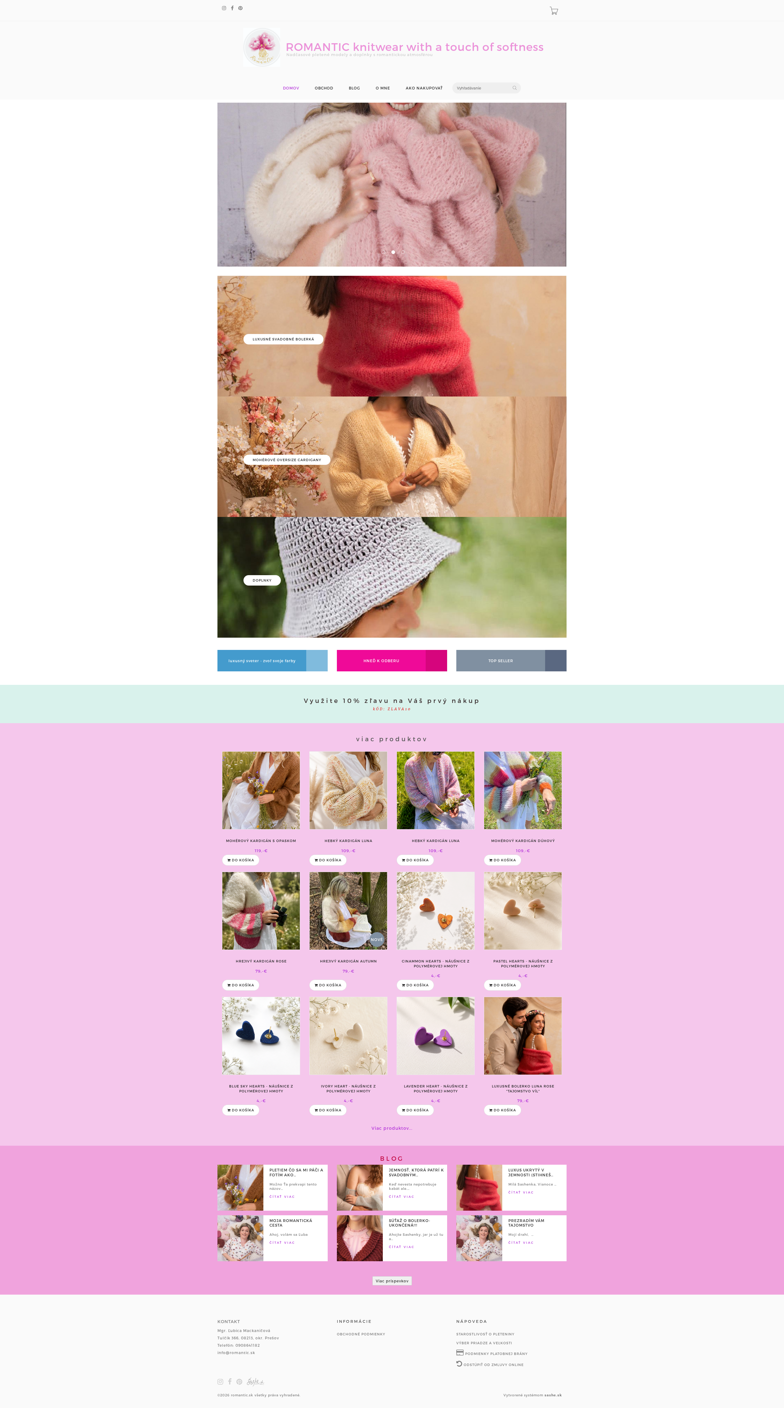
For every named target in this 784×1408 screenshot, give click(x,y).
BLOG (354, 88)
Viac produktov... (392, 1128)
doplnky (262, 580)
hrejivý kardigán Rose (261, 961)
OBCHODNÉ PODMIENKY (361, 1334)
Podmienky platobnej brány (496, 1354)
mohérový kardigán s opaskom (261, 841)
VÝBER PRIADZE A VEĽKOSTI (484, 1343)
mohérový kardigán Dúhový (523, 841)
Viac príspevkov (392, 1281)
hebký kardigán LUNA (348, 841)
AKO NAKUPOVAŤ (424, 88)
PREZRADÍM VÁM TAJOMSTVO (526, 1223)
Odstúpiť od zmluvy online (493, 1365)
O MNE (383, 88)
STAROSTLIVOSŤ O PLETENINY (485, 1334)
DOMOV (291, 88)
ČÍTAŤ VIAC (282, 1196)
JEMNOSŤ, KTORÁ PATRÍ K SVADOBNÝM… (416, 1172)
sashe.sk (553, 1395)
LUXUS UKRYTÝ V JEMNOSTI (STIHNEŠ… (530, 1172)
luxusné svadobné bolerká (283, 339)
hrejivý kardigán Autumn (348, 961)
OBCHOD (324, 88)
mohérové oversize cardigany (287, 460)
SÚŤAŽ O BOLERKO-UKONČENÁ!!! (409, 1223)
